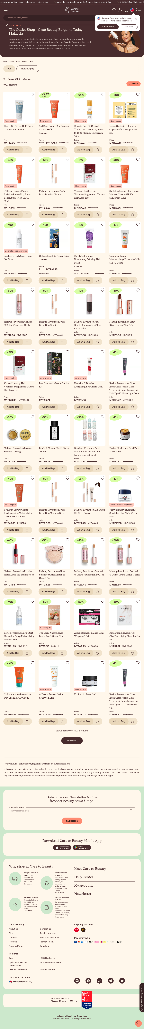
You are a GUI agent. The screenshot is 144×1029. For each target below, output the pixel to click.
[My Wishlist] (114, 10)
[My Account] (120, 10)
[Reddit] (111, 981)
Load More (72, 740)
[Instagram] (77, 981)
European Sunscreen (50, 962)
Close (136, 18)
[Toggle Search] (11, 10)
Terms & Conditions (49, 937)
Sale (11, 958)
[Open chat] (138, 1023)
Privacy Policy (47, 941)
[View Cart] (126, 10)
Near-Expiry (27, 68)
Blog (11, 933)
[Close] (142, 985)
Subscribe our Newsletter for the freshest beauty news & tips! (84, 2)
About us (13, 929)
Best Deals (15, 25)
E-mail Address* (18, 807)
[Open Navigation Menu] (5, 10)
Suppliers (44, 946)
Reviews (13, 941)
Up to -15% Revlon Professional (18, 964)
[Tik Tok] (99, 981)
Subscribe (72, 821)
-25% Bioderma (47, 958)
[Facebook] (88, 981)
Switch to (108, 26)
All (9, 68)
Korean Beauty (47, 969)
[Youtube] (122, 981)
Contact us (45, 929)
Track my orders (48, 933)
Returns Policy (16, 946)
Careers (13, 937)
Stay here (129, 26)
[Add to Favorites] (32, 94)
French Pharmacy (18, 969)
